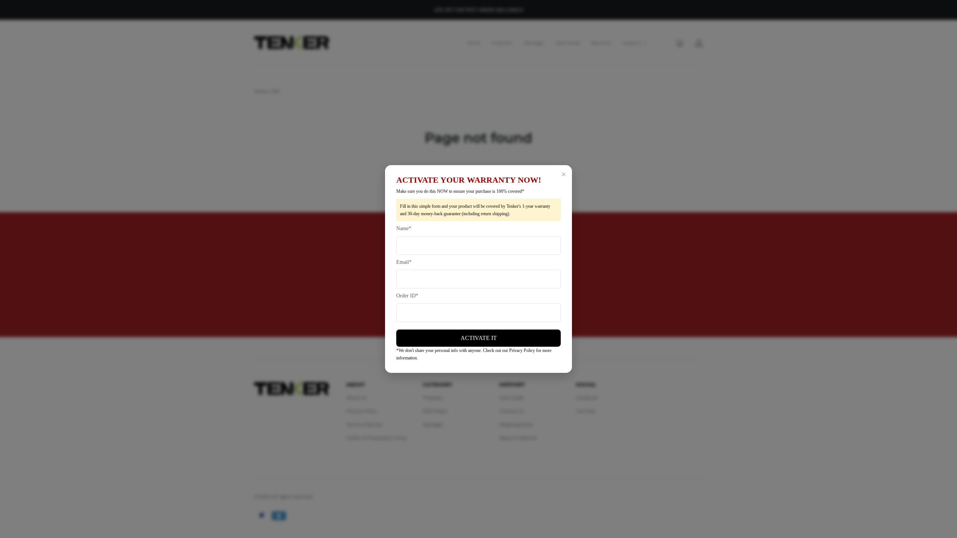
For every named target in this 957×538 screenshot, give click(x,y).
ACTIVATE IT (479, 338)
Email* (404, 262)
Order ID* (407, 296)
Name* (403, 228)
